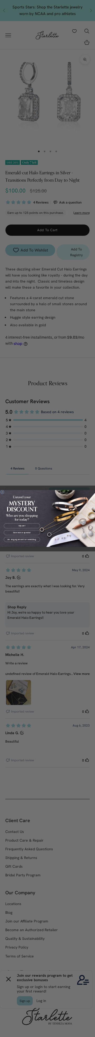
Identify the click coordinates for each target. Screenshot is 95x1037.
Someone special (22, 532)
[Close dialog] (2, 491)
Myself (22, 525)
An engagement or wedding (21, 539)
